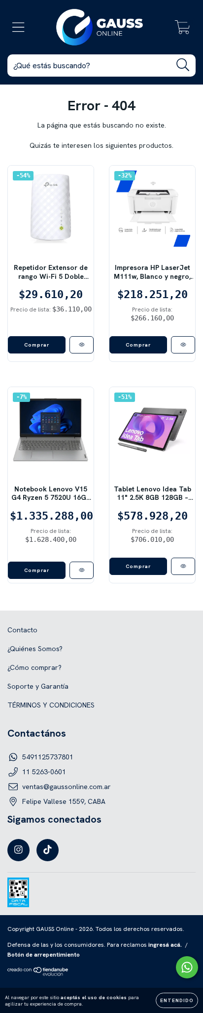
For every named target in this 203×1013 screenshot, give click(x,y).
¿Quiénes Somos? (35, 648)
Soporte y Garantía (37, 686)
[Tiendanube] (38, 974)
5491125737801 (47, 756)
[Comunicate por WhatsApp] (187, 967)
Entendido (177, 1000)
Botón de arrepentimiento (43, 955)
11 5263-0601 (44, 771)
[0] (182, 29)
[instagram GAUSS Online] (18, 850)
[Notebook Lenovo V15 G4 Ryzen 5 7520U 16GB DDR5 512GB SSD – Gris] (81, 570)
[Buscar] (183, 65)
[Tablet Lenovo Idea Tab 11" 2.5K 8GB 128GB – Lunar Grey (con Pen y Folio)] (183, 566)
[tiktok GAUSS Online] (47, 850)
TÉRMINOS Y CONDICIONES (51, 705)
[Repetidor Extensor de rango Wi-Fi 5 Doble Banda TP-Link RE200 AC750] (81, 344)
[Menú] (18, 27)
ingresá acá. (165, 945)
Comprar (36, 570)
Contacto (22, 629)
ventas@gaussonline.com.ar (66, 786)
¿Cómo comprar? (34, 667)
